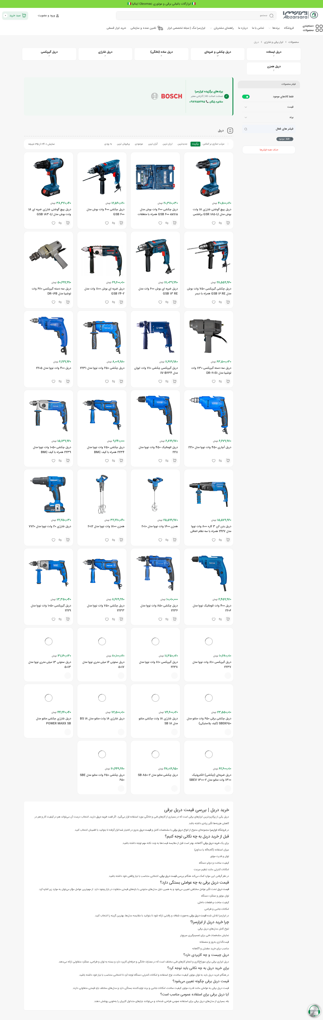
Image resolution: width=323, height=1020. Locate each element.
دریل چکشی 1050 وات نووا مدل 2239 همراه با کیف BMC (52, 450)
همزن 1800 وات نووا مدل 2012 (106, 526)
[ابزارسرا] (301, 15)
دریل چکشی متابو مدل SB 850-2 (158, 843)
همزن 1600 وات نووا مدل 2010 (160, 526)
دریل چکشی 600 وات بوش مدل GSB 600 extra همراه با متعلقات (158, 212)
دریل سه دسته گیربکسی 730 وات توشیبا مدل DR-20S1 (211, 370)
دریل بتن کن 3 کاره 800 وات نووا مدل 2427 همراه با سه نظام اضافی (210, 529)
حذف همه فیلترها (269, 150)
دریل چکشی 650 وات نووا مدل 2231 (102, 368)
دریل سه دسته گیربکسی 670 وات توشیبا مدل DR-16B (51, 291)
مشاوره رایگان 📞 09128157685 (206, 102)
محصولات (294, 42)
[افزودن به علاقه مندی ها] (213, 698)
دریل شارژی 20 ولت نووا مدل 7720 (50, 526)
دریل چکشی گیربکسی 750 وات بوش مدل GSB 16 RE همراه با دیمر (209, 291)
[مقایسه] (220, 698)
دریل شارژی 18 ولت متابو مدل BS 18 (102, 764)
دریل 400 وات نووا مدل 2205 (53, 368)
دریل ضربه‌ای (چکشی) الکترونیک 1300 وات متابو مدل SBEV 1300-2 (210, 846)
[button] (228, 223)
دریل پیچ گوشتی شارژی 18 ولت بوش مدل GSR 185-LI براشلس (212, 212)
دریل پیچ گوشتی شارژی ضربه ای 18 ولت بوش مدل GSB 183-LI (49, 212)
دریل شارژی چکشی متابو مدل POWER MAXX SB (53, 767)
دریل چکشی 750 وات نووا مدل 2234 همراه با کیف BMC (105, 450)
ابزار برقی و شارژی (273, 42)
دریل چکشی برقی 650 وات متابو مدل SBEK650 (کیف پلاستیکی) (209, 767)
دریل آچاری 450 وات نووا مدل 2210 (209, 447)
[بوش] (166, 96)
